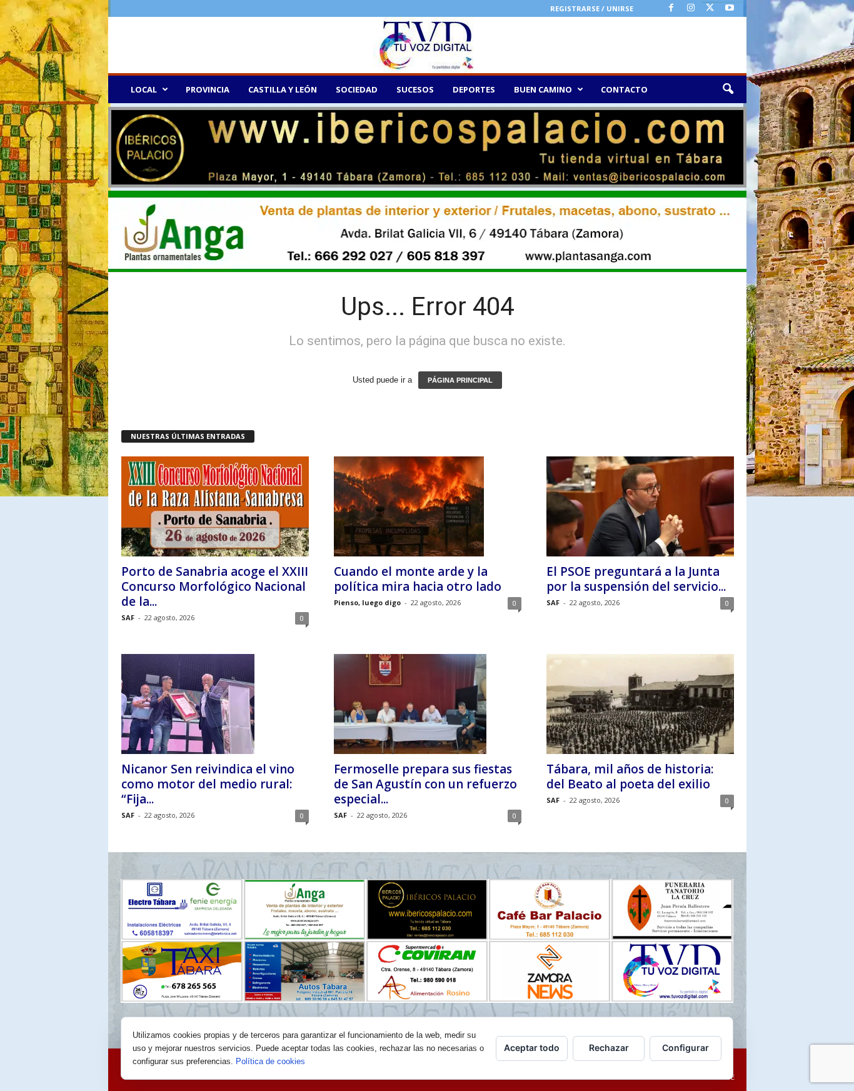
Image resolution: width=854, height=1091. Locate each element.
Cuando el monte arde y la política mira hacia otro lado (417, 579)
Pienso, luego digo (367, 602)
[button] (727, 89)
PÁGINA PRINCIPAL (460, 380)
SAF (127, 617)
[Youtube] (729, 8)
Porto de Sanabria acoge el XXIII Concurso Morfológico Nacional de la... (214, 586)
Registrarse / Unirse (591, 8)
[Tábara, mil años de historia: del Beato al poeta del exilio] (640, 704)
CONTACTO (624, 89)
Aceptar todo (532, 1047)
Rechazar (609, 1047)
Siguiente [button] (730, 144)
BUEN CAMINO (543, 89)
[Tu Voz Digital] (427, 45)
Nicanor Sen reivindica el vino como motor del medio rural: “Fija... (207, 784)
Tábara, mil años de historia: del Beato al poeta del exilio (629, 776)
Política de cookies (270, 1061)
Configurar (685, 1047)
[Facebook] (671, 8)
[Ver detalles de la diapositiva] (427, 147)
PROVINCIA (207, 89)
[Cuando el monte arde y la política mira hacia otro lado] (427, 506)
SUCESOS (415, 89)
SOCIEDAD (357, 89)
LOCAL (144, 89)
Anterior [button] (123, 144)
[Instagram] (690, 8)
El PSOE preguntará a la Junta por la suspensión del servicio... (636, 579)
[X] (710, 8)
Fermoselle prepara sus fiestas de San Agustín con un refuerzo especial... (425, 784)
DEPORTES (474, 89)
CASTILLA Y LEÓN (282, 89)
